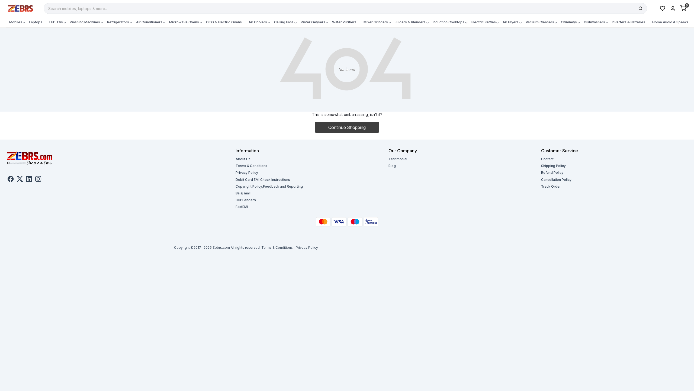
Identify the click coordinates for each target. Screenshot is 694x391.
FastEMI (242, 207)
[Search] (640, 8)
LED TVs (56, 22)
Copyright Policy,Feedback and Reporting (269, 186)
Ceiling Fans (284, 22)
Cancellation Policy (556, 180)
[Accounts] (673, 8)
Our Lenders (246, 200)
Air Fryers (511, 22)
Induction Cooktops (448, 22)
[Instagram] (38, 179)
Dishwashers (594, 22)
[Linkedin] (29, 179)
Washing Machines (85, 22)
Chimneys (569, 22)
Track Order (551, 186)
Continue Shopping (347, 127)
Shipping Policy (553, 166)
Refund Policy (552, 173)
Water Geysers (313, 22)
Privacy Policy (247, 173)
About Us (243, 159)
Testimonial (397, 159)
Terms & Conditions (251, 166)
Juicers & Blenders (410, 22)
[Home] (21, 8)
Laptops (35, 22)
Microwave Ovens (184, 22)
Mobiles (15, 22)
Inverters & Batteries (628, 22)
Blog (392, 166)
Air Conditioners (149, 22)
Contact (547, 159)
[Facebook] (11, 179)
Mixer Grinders (376, 22)
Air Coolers (258, 22)
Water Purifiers (344, 22)
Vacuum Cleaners (540, 22)
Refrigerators (118, 22)
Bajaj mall (243, 193)
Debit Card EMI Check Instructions (263, 180)
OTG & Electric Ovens (224, 22)
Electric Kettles (483, 22)
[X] (20, 179)
